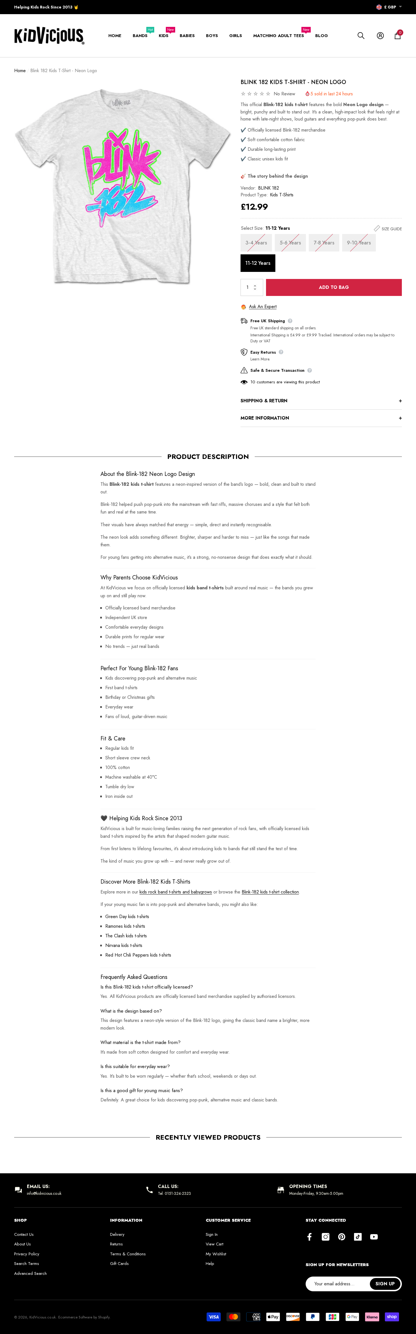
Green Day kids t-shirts (127, 916)
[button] (400, 6)
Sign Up (385, 1284)
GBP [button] (390, 7)
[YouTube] (374, 1237)
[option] (123, 187)
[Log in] (380, 35)
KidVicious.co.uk (42, 1317)
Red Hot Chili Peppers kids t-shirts (138, 955)
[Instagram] (326, 1237)
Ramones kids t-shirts (125, 926)
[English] (379, 7)
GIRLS (235, 36)
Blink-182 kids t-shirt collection (270, 892)
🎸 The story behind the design (274, 176)
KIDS (163, 36)
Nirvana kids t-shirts (123, 945)
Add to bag (334, 287)
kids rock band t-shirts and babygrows (176, 892)
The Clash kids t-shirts (126, 936)
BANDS (140, 36)
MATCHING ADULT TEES (278, 36)
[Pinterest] (342, 1237)
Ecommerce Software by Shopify (84, 1317)
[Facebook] (309, 1237)
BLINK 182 (268, 188)
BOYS (212, 36)
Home (20, 70)
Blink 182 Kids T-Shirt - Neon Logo (293, 82)
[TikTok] (358, 1237)
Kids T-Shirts (281, 195)
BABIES (187, 36)
